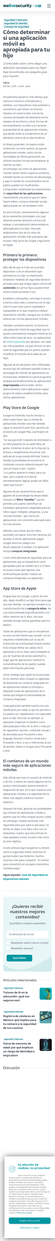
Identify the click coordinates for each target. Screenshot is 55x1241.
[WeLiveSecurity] (22, 6)
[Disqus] (27, 1113)
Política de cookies (24, 1212)
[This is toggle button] (49, 5)
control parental (15, 342)
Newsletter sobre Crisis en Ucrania (29, 943)
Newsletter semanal (22, 948)
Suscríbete (19, 958)
